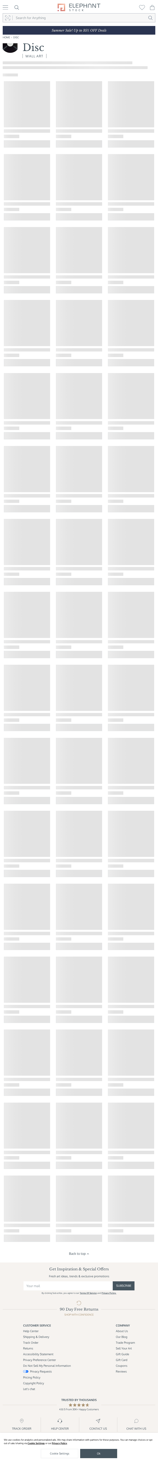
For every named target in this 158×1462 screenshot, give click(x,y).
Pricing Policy (31, 1377)
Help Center (31, 1331)
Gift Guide (122, 1354)
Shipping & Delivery (36, 1337)
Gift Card (121, 1360)
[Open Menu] (5, 7)
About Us (122, 1331)
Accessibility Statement (38, 1354)
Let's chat (29, 1389)
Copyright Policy (33, 1383)
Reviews (121, 1371)
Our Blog (121, 1337)
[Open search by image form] (7, 18)
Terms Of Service (88, 1293)
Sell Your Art (124, 1348)
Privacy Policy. (109, 1293)
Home (6, 37)
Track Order (30, 1342)
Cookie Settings (36, 1443)
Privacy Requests (41, 1371)
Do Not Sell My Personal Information (47, 1366)
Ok (98, 1453)
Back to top (77, 1253)
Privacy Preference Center (39, 1360)
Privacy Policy (59, 1443)
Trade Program (125, 1342)
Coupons (121, 1366)
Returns (28, 1348)
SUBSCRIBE (123, 1285)
